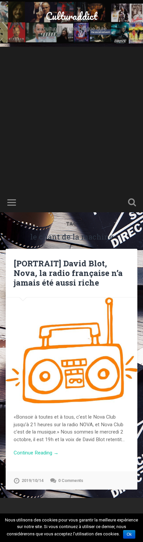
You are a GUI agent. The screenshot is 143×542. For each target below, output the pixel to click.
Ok (129, 534)
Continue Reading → (36, 453)
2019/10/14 (33, 480)
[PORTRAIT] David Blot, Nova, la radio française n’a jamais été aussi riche (68, 273)
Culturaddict (71, 16)
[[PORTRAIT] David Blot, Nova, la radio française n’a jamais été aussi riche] (71, 350)
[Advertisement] (71, 118)
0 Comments (70, 480)
